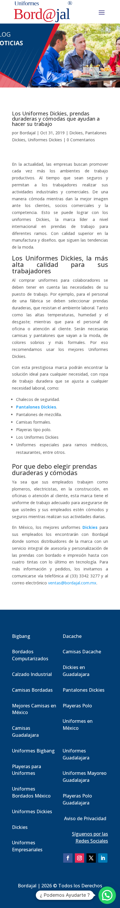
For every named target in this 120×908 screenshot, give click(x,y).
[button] (107, 895)
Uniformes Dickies (45, 139)
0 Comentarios (81, 139)
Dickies (76, 132)
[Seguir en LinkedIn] (102, 858)
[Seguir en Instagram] (79, 858)
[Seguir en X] (91, 858)
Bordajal (28, 132)
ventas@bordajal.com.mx (72, 583)
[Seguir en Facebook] (68, 858)
